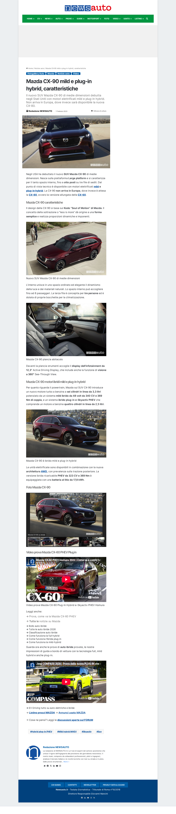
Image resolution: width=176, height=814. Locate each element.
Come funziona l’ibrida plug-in (45, 639)
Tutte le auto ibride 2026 (42, 629)
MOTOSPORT (93, 18)
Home (30, 68)
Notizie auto (39, 68)
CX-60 (82, 194)
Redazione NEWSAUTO (40, 111)
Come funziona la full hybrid (44, 635)
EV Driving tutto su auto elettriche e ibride (51, 708)
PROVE (69, 18)
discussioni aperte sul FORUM (75, 720)
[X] (50, 765)
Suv (100, 731)
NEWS (48, 18)
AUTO (58, 18)
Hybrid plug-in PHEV (42, 731)
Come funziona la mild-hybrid (45, 642)
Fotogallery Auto (36, 73)
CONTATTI (72, 785)
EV (38, 18)
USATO (127, 18)
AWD (44, 471)
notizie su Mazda (49, 621)
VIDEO (116, 18)
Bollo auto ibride (38, 626)
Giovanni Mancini (99, 793)
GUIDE (79, 18)
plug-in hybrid (34, 190)
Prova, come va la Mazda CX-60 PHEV (52, 616)
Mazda (51, 73)
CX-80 (33, 194)
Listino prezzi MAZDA (42, 712)
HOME (29, 18)
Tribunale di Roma (101, 789)
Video (76, 73)
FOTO (106, 18)
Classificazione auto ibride (43, 632)
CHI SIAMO (56, 785)
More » (66, 762)
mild (96, 186)
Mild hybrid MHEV (68, 731)
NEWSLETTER (90, 785)
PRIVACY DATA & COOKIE (114, 785)
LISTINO (138, 18)
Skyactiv (87, 731)
